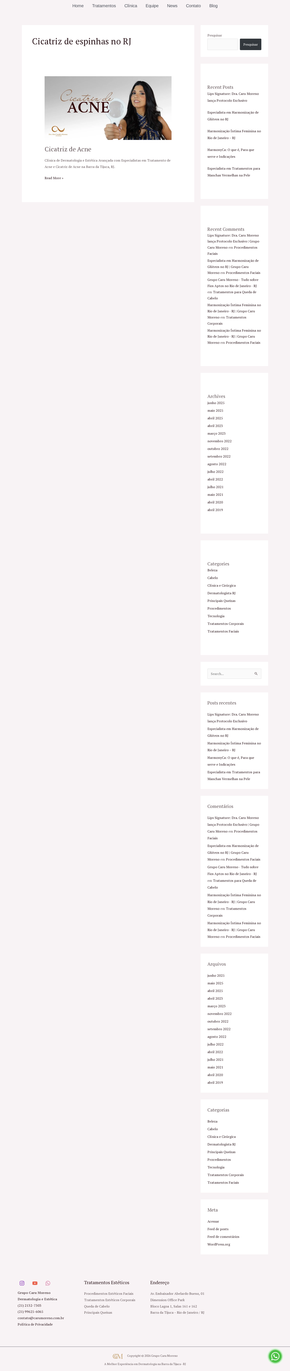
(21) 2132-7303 (29, 1305)
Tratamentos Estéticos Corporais (109, 1300)
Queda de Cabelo (97, 1306)
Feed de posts (217, 1229)
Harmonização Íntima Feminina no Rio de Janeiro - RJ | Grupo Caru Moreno (234, 311)
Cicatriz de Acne (68, 149)
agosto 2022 (216, 464)
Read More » (54, 177)
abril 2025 (215, 418)
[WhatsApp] (48, 1283)
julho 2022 (215, 471)
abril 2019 (215, 509)
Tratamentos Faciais (223, 631)
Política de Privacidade (35, 1324)
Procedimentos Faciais (243, 272)
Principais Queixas (221, 600)
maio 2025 (215, 410)
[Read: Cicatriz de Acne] (108, 107)
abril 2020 (215, 502)
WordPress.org (218, 1244)
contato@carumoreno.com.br (41, 1318)
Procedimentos (219, 608)
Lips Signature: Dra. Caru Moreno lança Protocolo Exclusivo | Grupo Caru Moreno (233, 241)
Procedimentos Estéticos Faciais (108, 1293)
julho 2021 (215, 487)
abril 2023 (215, 425)
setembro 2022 (219, 456)
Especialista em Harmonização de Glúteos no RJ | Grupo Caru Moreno (233, 266)
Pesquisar (214, 35)
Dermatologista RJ (221, 593)
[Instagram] (22, 1283)
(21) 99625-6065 (30, 1311)
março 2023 (216, 433)
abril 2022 (215, 479)
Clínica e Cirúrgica (221, 585)
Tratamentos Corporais (225, 623)
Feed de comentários (223, 1236)
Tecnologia (215, 616)
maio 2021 (215, 494)
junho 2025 (216, 402)
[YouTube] (35, 1283)
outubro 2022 (217, 448)
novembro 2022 (219, 441)
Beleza (212, 570)
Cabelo (212, 577)
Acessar (213, 1221)
